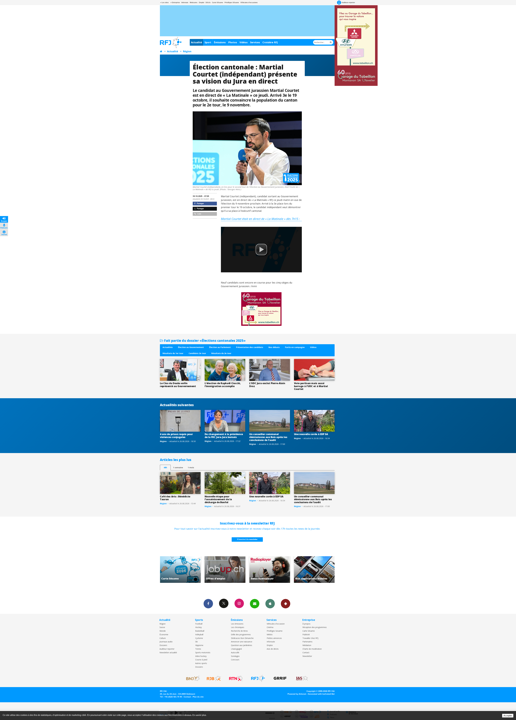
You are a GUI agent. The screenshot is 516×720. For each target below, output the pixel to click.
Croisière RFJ (270, 42)
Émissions (220, 42)
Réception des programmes (314, 627)
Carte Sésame (217, 2)
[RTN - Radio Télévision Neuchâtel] (236, 678)
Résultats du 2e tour (221, 353)
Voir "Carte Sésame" (259, 569)
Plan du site (198, 697)
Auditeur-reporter (348, 2)
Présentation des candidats (249, 347)
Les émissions (237, 624)
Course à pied (201, 660)
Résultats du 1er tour (173, 353)
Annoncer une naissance (241, 642)
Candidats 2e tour (197, 353)
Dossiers (163, 645)
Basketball (199, 631)
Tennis (198, 649)
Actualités (168, 347)
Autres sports (201, 663)
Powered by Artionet (297, 694)
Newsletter (307, 656)
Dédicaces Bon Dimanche (242, 638)
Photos (232, 42)
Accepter (508, 715)
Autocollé (235, 652)
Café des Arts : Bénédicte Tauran (175, 498)
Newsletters (254, 603)
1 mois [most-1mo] (191, 467)
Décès (208, 2)
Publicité (306, 634)
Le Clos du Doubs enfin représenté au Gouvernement (178, 385)
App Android (285, 603)
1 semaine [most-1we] (178, 467)
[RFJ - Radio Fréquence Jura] (258, 678)
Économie (164, 634)
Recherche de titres (239, 631)
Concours (235, 660)
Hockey (198, 627)
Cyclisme (199, 638)
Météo (270, 634)
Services (255, 42)
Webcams (193, 2)
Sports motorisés (202, 652)
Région (187, 51)
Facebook (208, 603)
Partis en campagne (295, 347)
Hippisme (199, 645)
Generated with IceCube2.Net (321, 694)
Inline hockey (201, 656)
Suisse (162, 627)
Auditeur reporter (167, 649)
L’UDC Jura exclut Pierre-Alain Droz (267, 385)
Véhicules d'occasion (276, 624)
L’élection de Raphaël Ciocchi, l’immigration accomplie (223, 385)
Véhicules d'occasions (249, 2)
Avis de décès (273, 649)
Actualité (196, 42)
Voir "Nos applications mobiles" (215, 569)
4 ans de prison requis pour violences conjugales (176, 435)
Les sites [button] (165, 2)
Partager (200, 203)
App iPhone (270, 603)
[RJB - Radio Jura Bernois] (214, 678)
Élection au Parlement (220, 347)
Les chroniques (237, 627)
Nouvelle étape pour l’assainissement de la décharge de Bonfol (218, 499)
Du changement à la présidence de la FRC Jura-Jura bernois (224, 435)
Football (198, 624)
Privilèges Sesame (274, 631)
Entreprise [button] (175, 2)
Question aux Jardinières (241, 645)
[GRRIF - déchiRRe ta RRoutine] (280, 678)
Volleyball (199, 634)
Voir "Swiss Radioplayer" (170, 569)
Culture (163, 638)
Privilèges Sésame (232, 2)
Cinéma (270, 627)
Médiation (306, 645)
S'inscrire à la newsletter (247, 539)
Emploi (201, 2)
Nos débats (274, 347)
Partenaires (307, 642)
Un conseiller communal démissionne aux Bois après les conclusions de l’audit (268, 436)
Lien (199, 214)
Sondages (235, 656)
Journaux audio (166, 642)
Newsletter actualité (168, 652)
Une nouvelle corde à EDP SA (311, 434)
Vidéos (243, 42)
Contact (305, 652)
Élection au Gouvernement (191, 347)
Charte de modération (312, 649)
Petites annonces (274, 638)
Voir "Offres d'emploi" (304, 569)
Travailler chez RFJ (310, 638)
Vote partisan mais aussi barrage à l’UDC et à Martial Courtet (311, 386)
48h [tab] (165, 467)
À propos (306, 624)
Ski (196, 642)
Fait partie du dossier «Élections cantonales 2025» (204, 340)
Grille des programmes (241, 634)
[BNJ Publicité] (192, 678)
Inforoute (184, 2)
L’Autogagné (236, 649)
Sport (208, 42)
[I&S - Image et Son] (302, 678)
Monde (163, 631)
